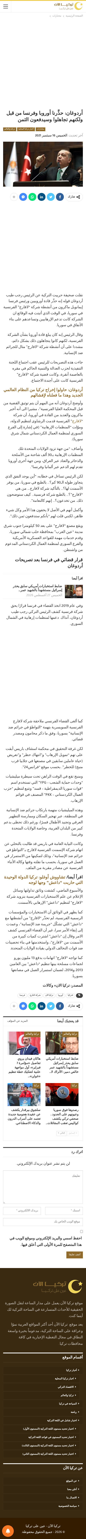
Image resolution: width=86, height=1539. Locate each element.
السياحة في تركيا (68, 1404)
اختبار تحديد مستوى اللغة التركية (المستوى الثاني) (48, 1454)
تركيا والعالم (9, 129)
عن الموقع (71, 1481)
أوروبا (60, 996)
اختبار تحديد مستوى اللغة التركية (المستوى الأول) (48, 1429)
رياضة (74, 1412)
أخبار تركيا (71, 1370)
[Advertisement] (43, 64)
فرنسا (22, 996)
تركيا (74, 1085)
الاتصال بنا (71, 1498)
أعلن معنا (72, 1489)
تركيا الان (49, 996)
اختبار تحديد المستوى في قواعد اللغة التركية (51, 1437)
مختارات (40, 129)
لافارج (76, 422)
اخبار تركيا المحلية (64, 1379)
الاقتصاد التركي (66, 1387)
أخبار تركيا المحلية (26, 129)
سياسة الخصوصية (67, 1506)
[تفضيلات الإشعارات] (8, 1531)
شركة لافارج (35, 996)
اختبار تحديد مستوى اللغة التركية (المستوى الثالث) (48, 1446)
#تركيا (70, 996)
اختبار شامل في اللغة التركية (62, 1421)
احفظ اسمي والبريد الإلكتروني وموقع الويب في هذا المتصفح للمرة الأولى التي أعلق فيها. (46, 1242)
